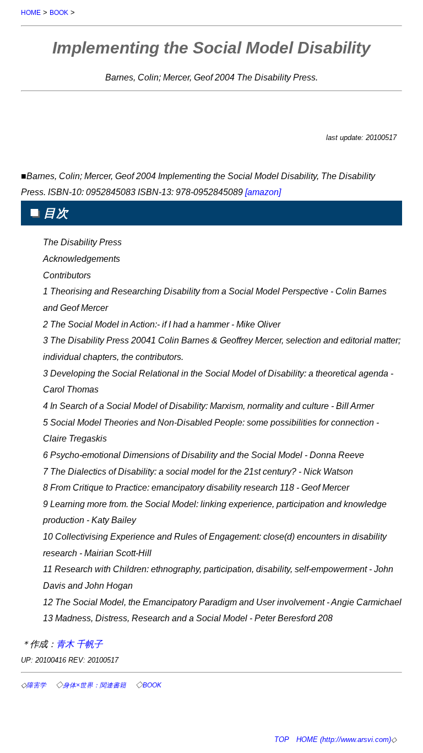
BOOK (59, 12)
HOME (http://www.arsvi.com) (343, 739)
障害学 (36, 685)
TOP (281, 739)
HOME (31, 12)
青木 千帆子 (79, 644)
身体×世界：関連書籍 (94, 685)
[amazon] (263, 192)
